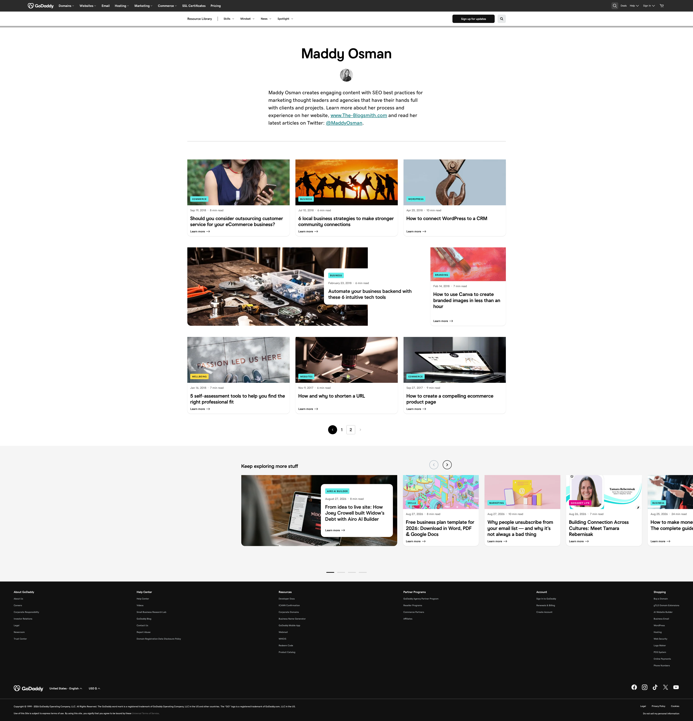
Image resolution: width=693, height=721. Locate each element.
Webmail (283, 632)
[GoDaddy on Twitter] (665, 689)
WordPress (416, 199)
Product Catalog (287, 652)
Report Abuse (144, 632)
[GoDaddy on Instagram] (644, 689)
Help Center (143, 598)
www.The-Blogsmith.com (359, 115)
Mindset (245, 18)
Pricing (216, 6)
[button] (330, 572)
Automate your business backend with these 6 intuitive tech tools (370, 294)
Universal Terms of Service (145, 713)
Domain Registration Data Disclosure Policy (159, 638)
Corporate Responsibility (26, 612)
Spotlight (283, 18)
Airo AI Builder (337, 491)
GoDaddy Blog (144, 618)
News (264, 18)
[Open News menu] (270, 18)
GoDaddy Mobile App (289, 625)
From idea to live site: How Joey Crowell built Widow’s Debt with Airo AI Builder (354, 513)
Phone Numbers (662, 665)
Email (106, 6)
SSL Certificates (194, 6)
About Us (18, 598)
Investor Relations (23, 618)
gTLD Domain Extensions (666, 605)
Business (306, 199)
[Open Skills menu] (233, 18)
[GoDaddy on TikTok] (655, 689)
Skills (227, 18)
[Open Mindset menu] (253, 18)
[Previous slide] (433, 464)
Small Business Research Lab (151, 612)
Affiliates (407, 618)
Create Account (544, 612)
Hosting (658, 632)
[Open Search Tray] (614, 5)
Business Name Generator (292, 618)
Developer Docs (287, 598)
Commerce (199, 199)
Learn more (332, 530)
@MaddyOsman (344, 123)
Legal (16, 625)
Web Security (660, 638)
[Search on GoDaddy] (502, 19)
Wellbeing (199, 376)
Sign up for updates (473, 18)
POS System (660, 652)
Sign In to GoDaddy (546, 598)
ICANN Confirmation (289, 605)
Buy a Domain (661, 598)
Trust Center (20, 638)
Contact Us (142, 625)
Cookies (675, 706)
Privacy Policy (658, 706)
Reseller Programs (412, 605)
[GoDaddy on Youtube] (676, 689)
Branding (441, 275)
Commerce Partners (413, 612)
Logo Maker (660, 645)
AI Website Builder (663, 612)
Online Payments (662, 658)
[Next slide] (447, 464)
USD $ (93, 688)
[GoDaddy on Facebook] (634, 689)
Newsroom (19, 632)
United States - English (64, 688)
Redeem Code (286, 645)
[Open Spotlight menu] (292, 18)
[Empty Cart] (661, 5)
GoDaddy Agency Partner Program (421, 598)
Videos (140, 605)
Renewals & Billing (545, 605)
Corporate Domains (289, 612)
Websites (306, 376)
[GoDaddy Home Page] (29, 688)
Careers (18, 605)
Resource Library (199, 19)
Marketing (496, 503)
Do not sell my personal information (661, 713)
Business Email (661, 618)
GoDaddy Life (580, 503)
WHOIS (282, 638)
